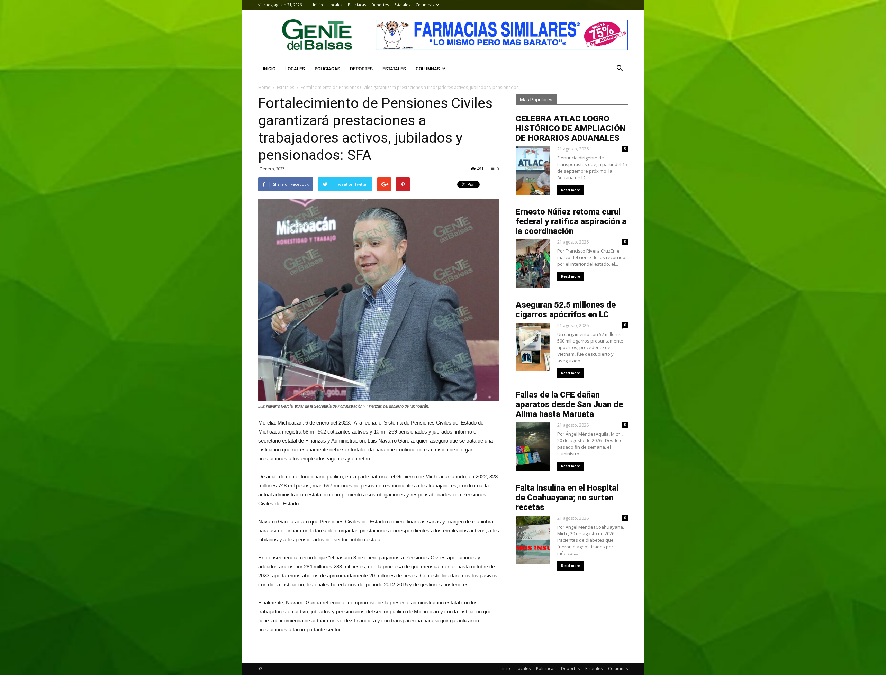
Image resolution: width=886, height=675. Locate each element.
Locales (335, 4)
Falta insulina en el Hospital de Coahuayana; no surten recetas (567, 497)
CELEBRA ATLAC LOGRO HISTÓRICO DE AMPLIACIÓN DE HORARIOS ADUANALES (570, 128)
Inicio (318, 4)
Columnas (425, 4)
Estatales (402, 4)
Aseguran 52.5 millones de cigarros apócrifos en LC (566, 309)
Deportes (380, 4)
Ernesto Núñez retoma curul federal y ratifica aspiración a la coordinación (571, 221)
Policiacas (357, 4)
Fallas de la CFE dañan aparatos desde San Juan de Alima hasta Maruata (569, 404)
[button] (619, 68)
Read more (570, 190)
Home (264, 87)
